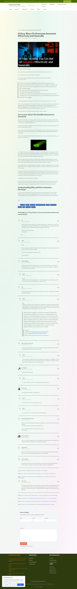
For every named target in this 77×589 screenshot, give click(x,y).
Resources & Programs (62, 4)
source (29, 97)
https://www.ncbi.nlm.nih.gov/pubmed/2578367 (39, 331)
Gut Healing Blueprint (33, 562)
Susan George (24, 388)
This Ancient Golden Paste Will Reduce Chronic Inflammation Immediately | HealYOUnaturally (37, 504)
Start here (17, 9)
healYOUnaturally (22, 38)
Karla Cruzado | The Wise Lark (27, 343)
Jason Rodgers (24, 367)
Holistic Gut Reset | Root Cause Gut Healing (16, 573)
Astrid (23, 240)
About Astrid (44, 4)
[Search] (38, 5)
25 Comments (34, 38)
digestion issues (25, 106)
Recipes (45, 9)
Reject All (13, 584)
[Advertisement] (38, 18)
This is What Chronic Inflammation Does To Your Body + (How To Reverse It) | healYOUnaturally (38, 473)
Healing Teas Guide (53, 562)
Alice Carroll (24, 481)
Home (11, 9)
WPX (41, 586)
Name (21, 518)
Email (34, 518)
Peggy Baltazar (24, 447)
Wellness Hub (24, 9)
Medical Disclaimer (53, 572)
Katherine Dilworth (25, 435)
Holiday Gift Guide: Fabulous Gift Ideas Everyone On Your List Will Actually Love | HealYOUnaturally (39, 501)
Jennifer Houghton (25, 261)
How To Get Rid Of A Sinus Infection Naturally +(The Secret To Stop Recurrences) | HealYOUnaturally (39, 495)
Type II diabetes (33, 105)
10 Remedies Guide (53, 560)
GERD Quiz (51, 558)
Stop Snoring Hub (25, 459)
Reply (58, 241)
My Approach (52, 4)
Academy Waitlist (32, 564)
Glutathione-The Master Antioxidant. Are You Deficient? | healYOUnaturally (34, 470)
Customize (7, 584)
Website (46, 518)
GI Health (32, 9)
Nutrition (38, 9)
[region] (13, 581)
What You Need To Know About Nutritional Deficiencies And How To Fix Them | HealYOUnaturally (38, 498)
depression (20, 105)
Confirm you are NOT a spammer (27, 546)
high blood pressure (49, 105)
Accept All (20, 584)
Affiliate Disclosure (53, 570)
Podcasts (43, 6)
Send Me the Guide (67, 1)
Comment (22, 528)
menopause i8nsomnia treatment (28, 418)
